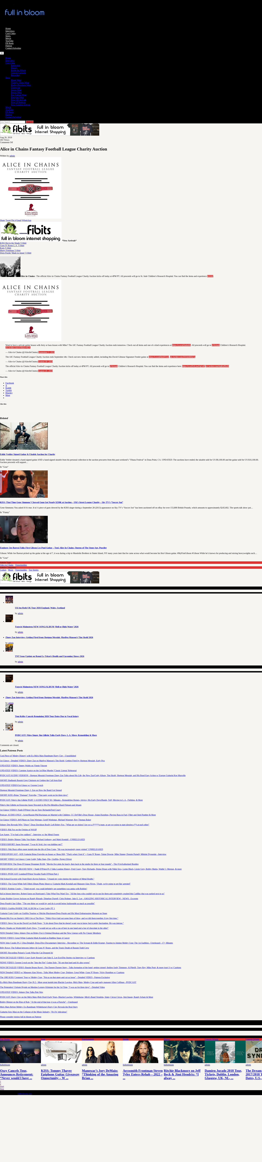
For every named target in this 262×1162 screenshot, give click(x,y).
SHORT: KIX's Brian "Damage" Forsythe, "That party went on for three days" (34, 795)
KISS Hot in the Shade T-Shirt (13, 243)
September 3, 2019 (46, 352)
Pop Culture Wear (18, 95)
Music (10, 570)
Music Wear (16, 80)
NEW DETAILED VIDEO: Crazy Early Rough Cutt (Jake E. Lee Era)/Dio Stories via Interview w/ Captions (47, 957)
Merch (8, 38)
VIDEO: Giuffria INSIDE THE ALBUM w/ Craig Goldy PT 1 (27, 908)
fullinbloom (46, 1065)
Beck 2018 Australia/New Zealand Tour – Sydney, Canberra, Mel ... (222, 1074)
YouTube (9, 41)
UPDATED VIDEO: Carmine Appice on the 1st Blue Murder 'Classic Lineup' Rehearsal (38, 770)
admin (12, 156)
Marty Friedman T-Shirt (10, 250)
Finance (85, 1039)
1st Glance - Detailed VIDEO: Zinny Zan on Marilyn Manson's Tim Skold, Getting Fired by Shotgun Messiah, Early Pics (52, 760)
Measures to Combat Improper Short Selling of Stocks (100, 1074)
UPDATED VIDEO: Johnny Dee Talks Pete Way (21, 992)
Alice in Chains (6, 565)
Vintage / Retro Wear (20, 82)
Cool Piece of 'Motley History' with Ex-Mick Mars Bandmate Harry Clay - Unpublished (38, 756)
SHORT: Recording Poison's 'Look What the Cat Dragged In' (26, 953)
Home (8, 28)
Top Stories (33, 570)
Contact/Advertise (13, 48)
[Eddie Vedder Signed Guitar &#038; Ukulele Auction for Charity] (24, 449)
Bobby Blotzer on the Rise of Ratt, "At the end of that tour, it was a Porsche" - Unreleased (39, 1002)
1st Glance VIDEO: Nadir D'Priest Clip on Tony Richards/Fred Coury (30, 810)
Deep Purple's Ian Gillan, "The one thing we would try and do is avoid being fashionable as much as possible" (47, 903)
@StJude (216, 345)
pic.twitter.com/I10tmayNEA (17, 347)
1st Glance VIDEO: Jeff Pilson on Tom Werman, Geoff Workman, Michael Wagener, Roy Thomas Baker (45, 820)
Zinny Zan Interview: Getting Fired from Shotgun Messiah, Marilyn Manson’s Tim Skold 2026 (49, 637)
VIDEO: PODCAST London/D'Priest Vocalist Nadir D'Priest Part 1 (29, 874)
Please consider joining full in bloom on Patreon (20, 1017)
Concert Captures (18, 73)
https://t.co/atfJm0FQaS (159, 357)
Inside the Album (18, 70)
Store (7, 36)
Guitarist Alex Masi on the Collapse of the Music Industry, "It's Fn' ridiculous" (33, 1012)
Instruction (15, 65)
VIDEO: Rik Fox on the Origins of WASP (18, 829)
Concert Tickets (7, 1039)
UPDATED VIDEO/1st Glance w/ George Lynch (21, 785)
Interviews (9, 31)
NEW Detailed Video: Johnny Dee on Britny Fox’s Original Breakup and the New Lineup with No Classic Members (50, 933)
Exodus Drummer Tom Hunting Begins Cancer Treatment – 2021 (139, 1074)
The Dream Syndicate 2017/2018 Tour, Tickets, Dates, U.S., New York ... (17, 1074)
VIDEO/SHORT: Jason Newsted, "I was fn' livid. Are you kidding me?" (31, 844)
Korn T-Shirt (5, 248)
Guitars (3, 570)
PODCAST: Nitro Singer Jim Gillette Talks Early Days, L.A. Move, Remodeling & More (56, 735)
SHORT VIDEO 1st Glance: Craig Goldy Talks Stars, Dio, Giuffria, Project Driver (36, 859)
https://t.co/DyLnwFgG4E (193, 366)
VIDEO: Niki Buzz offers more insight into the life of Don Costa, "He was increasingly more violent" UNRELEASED (51, 849)
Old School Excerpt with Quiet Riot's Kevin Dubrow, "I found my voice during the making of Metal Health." (47, 879)
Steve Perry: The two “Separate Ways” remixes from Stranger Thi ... (59, 1074)
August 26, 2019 (45, 371)
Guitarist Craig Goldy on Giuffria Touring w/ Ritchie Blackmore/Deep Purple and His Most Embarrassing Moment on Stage (53, 913)
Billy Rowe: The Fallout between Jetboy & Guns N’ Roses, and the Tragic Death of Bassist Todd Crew (44, 948)
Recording (15, 75)
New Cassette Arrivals (20, 105)
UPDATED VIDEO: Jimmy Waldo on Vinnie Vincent (23, 765)
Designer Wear (17, 97)
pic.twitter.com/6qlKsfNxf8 (217, 366)
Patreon (8, 46)
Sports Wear (16, 90)
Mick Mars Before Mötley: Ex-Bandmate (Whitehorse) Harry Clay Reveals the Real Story (39, 1007)
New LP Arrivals (18, 102)
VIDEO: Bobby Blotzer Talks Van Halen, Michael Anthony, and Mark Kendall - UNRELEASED (42, 839)
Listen (43, 1039)
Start (2, 1086)
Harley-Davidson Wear (21, 85)
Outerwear (15, 87)
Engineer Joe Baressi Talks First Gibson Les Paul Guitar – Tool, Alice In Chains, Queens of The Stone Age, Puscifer (53, 548)
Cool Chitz (10, 33)
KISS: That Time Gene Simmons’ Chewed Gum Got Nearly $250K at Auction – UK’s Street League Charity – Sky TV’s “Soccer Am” (61, 502)
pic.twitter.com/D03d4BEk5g (182, 357)
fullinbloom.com (25, 1094)
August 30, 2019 (45, 361)
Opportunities (21, 565)
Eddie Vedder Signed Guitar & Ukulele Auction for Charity (27, 454)
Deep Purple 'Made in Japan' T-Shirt (15, 253)
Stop (2, 1089)
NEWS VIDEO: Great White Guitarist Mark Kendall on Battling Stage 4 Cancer (35, 938)
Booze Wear (16, 92)
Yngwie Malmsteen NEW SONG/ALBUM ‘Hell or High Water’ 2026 (46, 627)
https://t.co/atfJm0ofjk (181, 345)
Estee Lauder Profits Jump (183, 1070)
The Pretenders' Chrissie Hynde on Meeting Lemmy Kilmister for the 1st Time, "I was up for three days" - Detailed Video (52, 987)
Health (126, 1039)
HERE (210, 276)
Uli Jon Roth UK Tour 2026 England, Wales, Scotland (40, 608)
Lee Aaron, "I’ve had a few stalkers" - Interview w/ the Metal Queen (29, 834)
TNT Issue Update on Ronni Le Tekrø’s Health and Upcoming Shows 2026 (49, 656)
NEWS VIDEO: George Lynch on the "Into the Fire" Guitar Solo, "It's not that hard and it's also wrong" (45, 962)
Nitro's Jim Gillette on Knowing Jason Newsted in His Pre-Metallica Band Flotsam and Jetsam (40, 805)
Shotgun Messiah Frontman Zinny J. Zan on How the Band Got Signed (31, 790)
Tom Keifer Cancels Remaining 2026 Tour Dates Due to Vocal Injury (47, 716)
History (14, 68)
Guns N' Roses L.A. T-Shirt (12, 245)
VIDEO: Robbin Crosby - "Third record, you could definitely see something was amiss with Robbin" (43, 889)
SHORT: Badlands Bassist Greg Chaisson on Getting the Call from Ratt (31, 780)
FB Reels (9, 43)
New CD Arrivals (18, 100)
